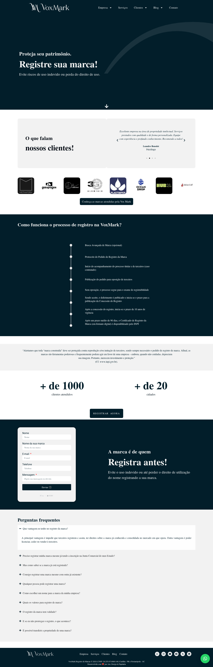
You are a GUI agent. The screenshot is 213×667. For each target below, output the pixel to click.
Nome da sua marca (33, 443)
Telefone (27, 464)
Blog (156, 7)
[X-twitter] (183, 654)
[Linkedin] (189, 654)
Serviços (123, 7)
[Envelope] (170, 654)
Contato (173, 7)
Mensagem (28, 475)
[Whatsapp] (157, 654)
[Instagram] (163, 654)
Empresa (103, 7)
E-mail (26, 454)
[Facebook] (176, 654)
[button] (117, 140)
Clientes (138, 7)
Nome (25, 433)
